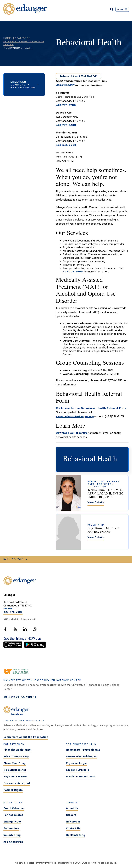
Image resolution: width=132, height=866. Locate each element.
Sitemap (20, 863)
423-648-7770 (66, 145)
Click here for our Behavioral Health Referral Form (91, 408)
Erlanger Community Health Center (23, 43)
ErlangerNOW (12, 821)
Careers (71, 814)
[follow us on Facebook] (5, 630)
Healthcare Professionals (83, 749)
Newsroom (73, 821)
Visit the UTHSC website (19, 696)
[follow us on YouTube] (15, 630)
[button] (24, 84)
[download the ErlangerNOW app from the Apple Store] (13, 647)
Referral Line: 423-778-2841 (78, 76)
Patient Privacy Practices (41, 863)
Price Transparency (16, 756)
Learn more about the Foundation (25, 737)
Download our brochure (72, 433)
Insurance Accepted (16, 783)
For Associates (13, 814)
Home (7, 38)
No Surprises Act (14, 769)
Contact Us (73, 828)
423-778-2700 (66, 105)
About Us (72, 808)
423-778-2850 (65, 85)
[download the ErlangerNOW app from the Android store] (35, 647)
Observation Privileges (81, 756)
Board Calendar (13, 808)
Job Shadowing (13, 841)
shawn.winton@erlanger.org (75, 416)
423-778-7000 (13, 612)
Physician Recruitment (80, 776)
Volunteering (12, 835)
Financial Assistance (17, 749)
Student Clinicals (77, 769)
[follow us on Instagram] (35, 630)
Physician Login (76, 763)
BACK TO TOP (13, 559)
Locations (20, 38)
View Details (95, 502)
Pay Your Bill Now (15, 776)
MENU (121, 9)
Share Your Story (14, 763)
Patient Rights (13, 790)
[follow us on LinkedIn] (25, 630)
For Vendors (11, 828)
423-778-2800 (66, 125)
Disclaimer (64, 863)
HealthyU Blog (75, 835)
